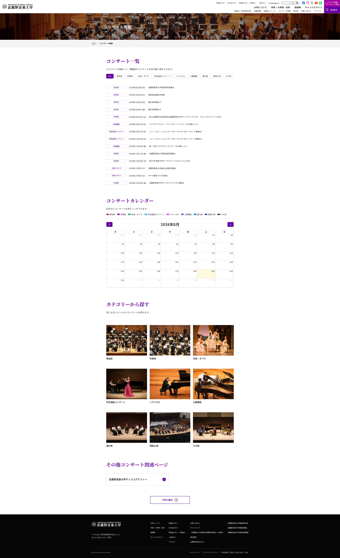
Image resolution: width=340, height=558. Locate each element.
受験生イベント (270, 11)
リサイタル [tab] (180, 76)
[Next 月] (231, 224)
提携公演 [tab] (217, 76)
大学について (260, 7)
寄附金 (295, 11)
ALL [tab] (110, 76)
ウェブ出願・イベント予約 (334, 3)
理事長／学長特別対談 (242, 11)
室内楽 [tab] (205, 76)
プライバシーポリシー (211, 552)
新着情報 (257, 11)
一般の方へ (262, 3)
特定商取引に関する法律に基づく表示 (234, 552)
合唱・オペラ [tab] (143, 76)
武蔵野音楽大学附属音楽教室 (238, 532)
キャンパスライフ (313, 7)
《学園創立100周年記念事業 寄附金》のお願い (207, 532)
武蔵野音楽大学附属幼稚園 (237, 528)
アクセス (317, 11)
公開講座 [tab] (193, 76)
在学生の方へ (232, 3)
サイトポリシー (195, 552)
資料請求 (333, 10)
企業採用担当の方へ (197, 542)
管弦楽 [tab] (119, 76)
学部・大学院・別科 (280, 7)
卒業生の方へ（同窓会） (247, 3)
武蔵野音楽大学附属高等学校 (238, 523)
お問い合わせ (306, 11)
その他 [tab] (228, 76)
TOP (93, 43)
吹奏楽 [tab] (130, 76)
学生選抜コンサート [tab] (162, 76)
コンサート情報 (284, 11)
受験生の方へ (221, 3)
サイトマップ (195, 528)
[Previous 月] (109, 224)
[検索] (297, 3)
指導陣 (297, 7)
